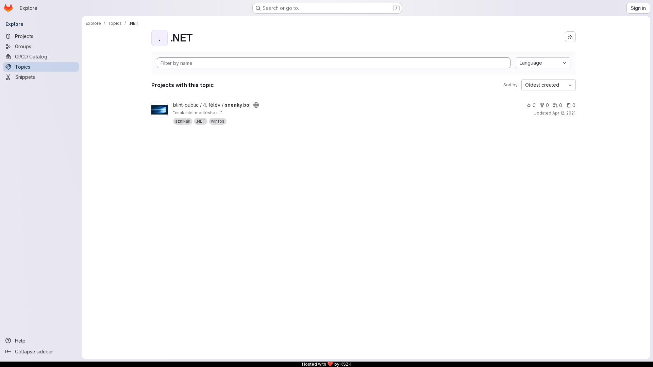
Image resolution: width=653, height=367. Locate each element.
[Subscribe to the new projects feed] (570, 36)
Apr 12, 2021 (563, 113)
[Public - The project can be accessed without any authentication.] (256, 105)
